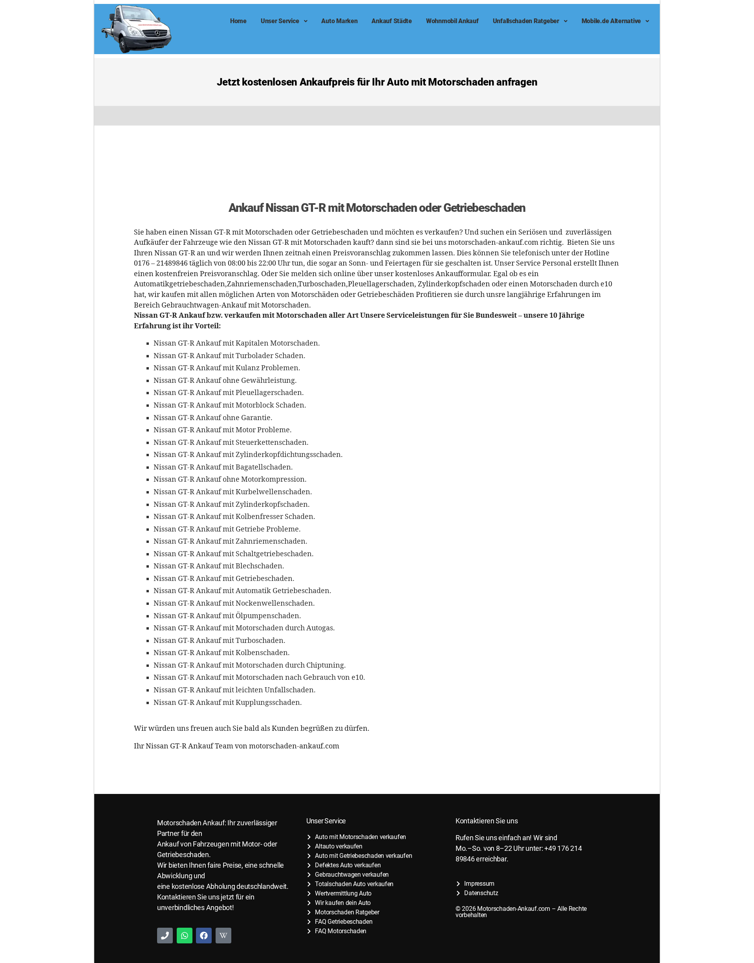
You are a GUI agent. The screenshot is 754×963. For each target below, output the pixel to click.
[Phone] (165, 935)
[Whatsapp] (184, 935)
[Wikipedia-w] (223, 935)
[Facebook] (204, 935)
